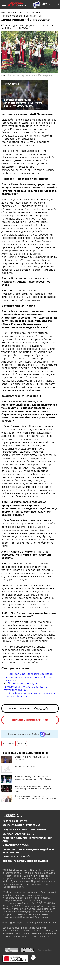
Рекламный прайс (14, 820)
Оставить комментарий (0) (30, 720)
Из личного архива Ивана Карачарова (30, 75)
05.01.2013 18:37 (9, 12)
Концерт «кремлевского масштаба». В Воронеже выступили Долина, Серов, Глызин (30, 677)
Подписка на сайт (14, 829)
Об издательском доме (18, 833)
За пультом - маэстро (25, 767)
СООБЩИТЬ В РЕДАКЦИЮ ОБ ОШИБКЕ (25, 861)
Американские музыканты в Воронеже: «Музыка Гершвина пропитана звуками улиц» (33, 788)
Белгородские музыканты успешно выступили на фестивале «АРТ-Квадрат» (34, 777)
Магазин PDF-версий (16, 845)
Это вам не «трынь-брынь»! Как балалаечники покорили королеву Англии (35, 797)
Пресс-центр (38, 829)
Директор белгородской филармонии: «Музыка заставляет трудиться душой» (26, 686)
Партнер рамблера (45, 950)
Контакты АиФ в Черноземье (21, 825)
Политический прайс (16, 856)
